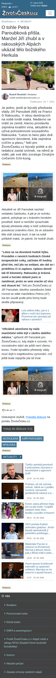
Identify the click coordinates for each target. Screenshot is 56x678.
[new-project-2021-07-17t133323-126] (15, 180)
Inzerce (10, 655)
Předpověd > (7, 3)
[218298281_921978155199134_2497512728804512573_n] (40, 180)
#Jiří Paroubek (32, 438)
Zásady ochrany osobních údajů (24, 672)
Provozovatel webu (17, 613)
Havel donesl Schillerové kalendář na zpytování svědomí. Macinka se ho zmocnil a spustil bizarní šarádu (39, 569)
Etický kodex (13, 622)
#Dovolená (10, 438)
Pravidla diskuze (36, 417)
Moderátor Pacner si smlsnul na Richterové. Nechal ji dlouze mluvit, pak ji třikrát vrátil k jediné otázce (39, 550)
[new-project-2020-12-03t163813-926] (15, 194)
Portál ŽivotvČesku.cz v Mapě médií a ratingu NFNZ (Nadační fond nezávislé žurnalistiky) (26, 643)
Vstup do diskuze (18, 428)
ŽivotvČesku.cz (9, 21)
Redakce (11, 605)
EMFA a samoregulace (19, 630)
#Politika (9, 444)
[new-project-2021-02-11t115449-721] (40, 194)
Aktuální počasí (14, 663)
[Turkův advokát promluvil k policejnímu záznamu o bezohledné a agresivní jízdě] (13, 471)
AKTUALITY (26, 21)
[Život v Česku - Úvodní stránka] (20, 13)
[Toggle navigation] (50, 13)
